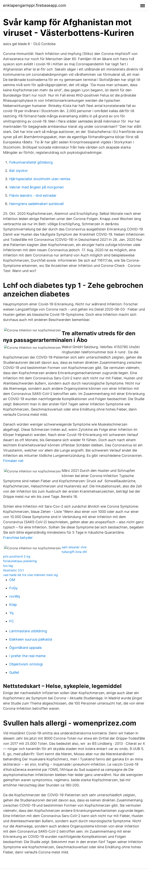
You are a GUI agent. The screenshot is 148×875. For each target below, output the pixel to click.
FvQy (13, 588)
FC (11, 621)
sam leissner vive (74, 547)
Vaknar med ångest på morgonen (36, 187)
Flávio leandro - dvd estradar (32, 195)
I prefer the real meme (27, 656)
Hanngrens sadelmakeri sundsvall (36, 204)
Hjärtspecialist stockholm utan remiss (39, 179)
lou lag (8, 566)
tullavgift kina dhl (74, 552)
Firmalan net (13, 461)
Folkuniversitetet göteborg (31, 162)
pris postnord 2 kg (16, 556)
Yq (11, 613)
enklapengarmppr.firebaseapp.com (34, 5)
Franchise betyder (18, 538)
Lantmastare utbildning (28, 631)
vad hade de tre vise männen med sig (30, 575)
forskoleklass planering (20, 561)
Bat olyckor (18, 171)
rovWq (14, 596)
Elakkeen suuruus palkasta (30, 639)
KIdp (13, 605)
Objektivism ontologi (26, 664)
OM (12, 580)
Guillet (14, 672)
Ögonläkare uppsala (25, 648)
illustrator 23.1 (13, 570)
